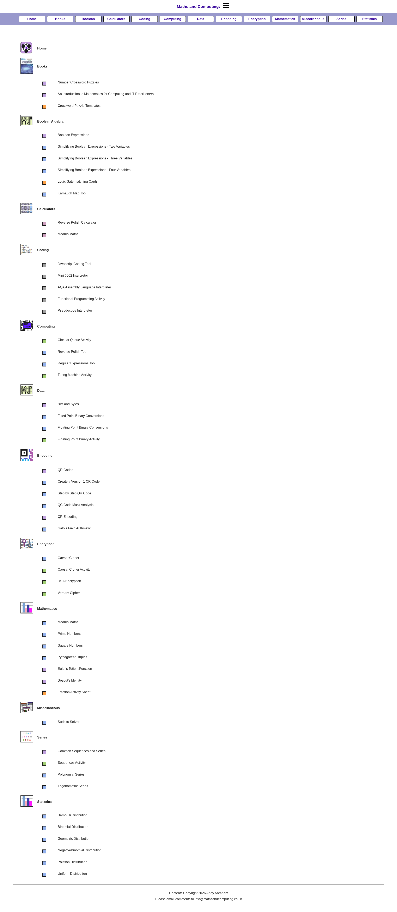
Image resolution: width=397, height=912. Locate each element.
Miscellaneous (313, 19)
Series (341, 19)
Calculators (116, 19)
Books (60, 19)
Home (32, 19)
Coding (144, 19)
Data (200, 19)
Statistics (369, 19)
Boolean (88, 19)
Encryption (257, 19)
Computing (172, 19)
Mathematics (285, 19)
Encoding (229, 19)
